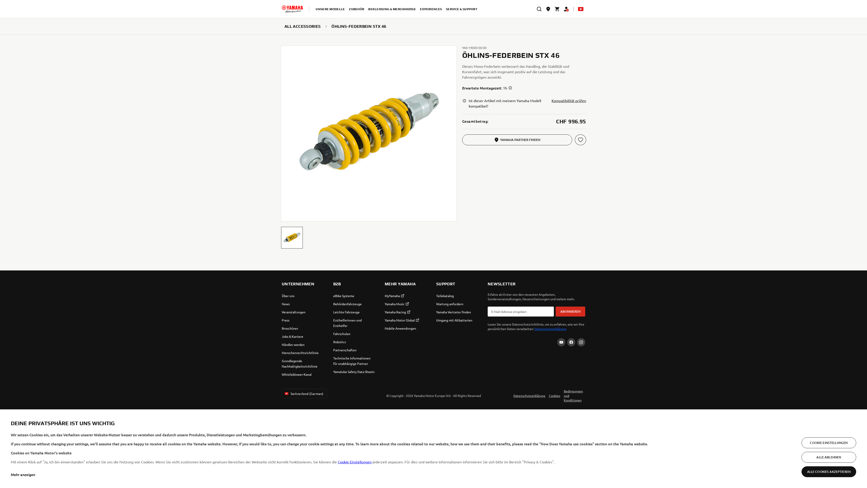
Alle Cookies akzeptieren (829, 471)
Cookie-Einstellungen (829, 443)
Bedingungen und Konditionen (573, 395)
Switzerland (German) (307, 394)
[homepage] (292, 9)
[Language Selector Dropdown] (580, 9)
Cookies (554, 396)
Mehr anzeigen (23, 474)
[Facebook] (571, 342)
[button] (292, 238)
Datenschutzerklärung (550, 329)
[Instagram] (581, 342)
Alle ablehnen (828, 457)
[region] (433, 448)
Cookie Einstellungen (355, 462)
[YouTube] (561, 342)
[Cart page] (557, 9)
